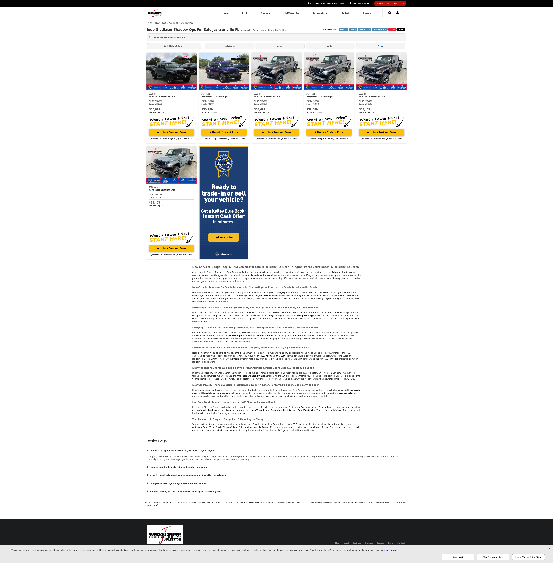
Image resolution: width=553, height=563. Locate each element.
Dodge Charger (275, 315)
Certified (357, 543)
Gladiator (296, 335)
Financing (265, 13)
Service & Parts (320, 13)
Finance (369, 543)
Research (367, 13)
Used (244, 13)
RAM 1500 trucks (306, 410)
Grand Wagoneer (260, 375)
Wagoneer (242, 375)
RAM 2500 (280, 355)
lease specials (345, 393)
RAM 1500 (266, 355)
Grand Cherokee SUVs (281, 410)
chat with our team (224, 430)
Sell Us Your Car (292, 13)
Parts (390, 543)
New (226, 13)
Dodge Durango (306, 315)
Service (380, 543)
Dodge (229, 410)
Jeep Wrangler (235, 335)
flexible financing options (215, 393)
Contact (345, 13)
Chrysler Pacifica (263, 295)
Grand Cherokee (265, 335)
